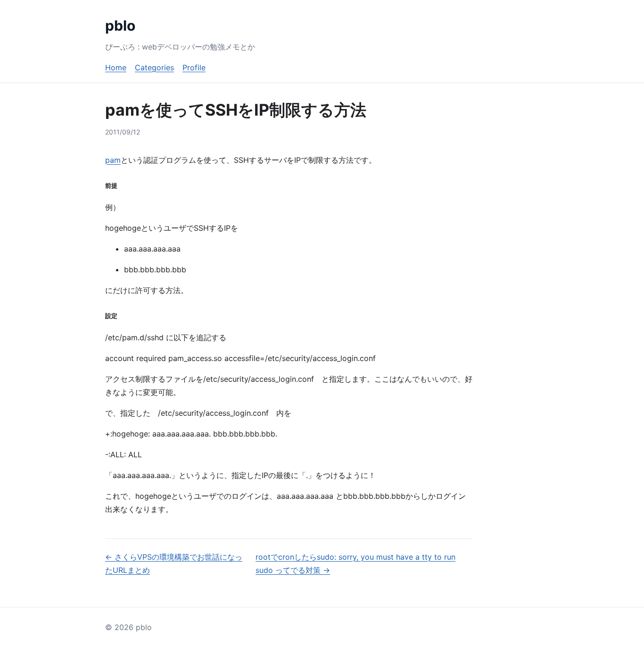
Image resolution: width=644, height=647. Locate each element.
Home (115, 67)
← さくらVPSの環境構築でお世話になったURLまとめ (173, 563)
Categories (154, 67)
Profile (194, 67)
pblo (120, 25)
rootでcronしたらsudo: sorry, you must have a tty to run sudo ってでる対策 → (355, 563)
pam (113, 160)
